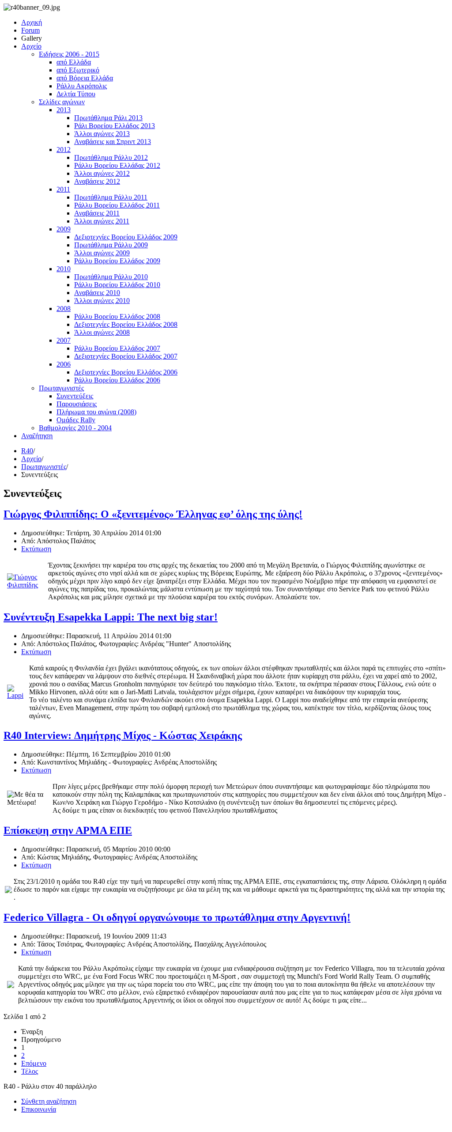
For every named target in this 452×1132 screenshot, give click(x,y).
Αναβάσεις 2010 (97, 292)
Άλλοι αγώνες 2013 (102, 133)
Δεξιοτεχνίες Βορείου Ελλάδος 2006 (125, 372)
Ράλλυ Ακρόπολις (81, 86)
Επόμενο (33, 1063)
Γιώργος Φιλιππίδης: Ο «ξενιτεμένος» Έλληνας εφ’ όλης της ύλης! (153, 514)
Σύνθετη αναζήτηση (48, 1101)
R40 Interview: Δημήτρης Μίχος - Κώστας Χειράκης (123, 735)
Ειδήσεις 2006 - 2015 (69, 54)
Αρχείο (31, 46)
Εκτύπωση (36, 549)
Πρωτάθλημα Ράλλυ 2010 (111, 276)
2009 (63, 229)
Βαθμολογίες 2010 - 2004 (75, 428)
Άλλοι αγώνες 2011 (101, 221)
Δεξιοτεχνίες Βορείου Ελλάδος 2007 (125, 356)
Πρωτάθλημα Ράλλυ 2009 (111, 245)
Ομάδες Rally (75, 420)
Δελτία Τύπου (75, 94)
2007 (63, 340)
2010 (63, 269)
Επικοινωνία (38, 1109)
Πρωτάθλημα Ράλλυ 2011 (110, 197)
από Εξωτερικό (77, 70)
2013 (63, 110)
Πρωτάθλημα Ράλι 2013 (108, 117)
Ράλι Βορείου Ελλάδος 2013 (114, 125)
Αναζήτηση (37, 435)
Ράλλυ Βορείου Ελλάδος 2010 (117, 284)
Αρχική (31, 22)
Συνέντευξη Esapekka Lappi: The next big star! (111, 617)
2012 (63, 149)
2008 (63, 308)
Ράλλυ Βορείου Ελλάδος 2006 (117, 380)
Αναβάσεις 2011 (97, 213)
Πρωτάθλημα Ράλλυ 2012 (111, 157)
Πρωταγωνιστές (61, 388)
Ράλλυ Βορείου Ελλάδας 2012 (117, 165)
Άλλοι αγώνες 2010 (102, 300)
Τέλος (29, 1071)
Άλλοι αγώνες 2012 (102, 173)
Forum (30, 30)
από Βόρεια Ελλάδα (84, 78)
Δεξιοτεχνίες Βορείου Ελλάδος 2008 (125, 324)
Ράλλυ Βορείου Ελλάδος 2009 (117, 261)
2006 (63, 364)
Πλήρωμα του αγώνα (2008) (96, 412)
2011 (63, 189)
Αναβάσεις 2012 (97, 181)
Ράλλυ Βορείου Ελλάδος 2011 (117, 205)
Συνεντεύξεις (74, 396)
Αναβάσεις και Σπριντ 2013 (112, 141)
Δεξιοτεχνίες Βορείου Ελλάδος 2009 (125, 237)
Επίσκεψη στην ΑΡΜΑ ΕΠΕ (68, 830)
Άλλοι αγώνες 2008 (102, 332)
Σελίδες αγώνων (62, 102)
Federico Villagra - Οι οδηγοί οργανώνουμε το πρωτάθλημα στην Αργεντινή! (177, 917)
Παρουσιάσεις (76, 404)
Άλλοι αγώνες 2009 (102, 253)
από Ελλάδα (73, 62)
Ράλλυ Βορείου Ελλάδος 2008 (117, 316)
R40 (27, 450)
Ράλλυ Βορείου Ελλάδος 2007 (117, 348)
